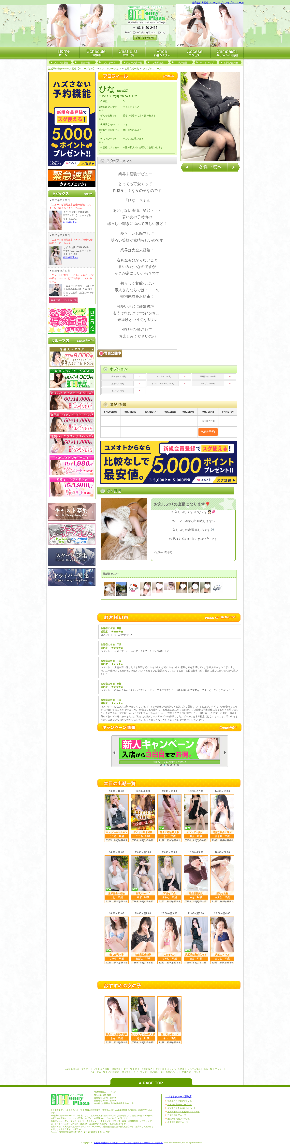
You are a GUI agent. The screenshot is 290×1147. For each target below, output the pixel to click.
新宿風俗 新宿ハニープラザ (179, 1104)
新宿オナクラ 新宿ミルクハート (181, 1108)
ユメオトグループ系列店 (179, 1096)
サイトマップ (207, 62)
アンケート (110, 62)
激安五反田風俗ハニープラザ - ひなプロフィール (218, 2)
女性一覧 (128, 1069)
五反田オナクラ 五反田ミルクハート (183, 1112)
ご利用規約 (158, 62)
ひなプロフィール (152, 68)
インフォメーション (110, 68)
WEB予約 (186, 1072)
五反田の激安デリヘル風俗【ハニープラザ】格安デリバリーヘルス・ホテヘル (128, 1142)
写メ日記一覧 (156, 1072)
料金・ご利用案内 (144, 1069)
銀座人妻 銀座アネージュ (178, 1122)
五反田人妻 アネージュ (177, 1115)
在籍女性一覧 (132, 68)
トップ (94, 1069)
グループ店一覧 (134, 62)
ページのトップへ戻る (152, 1081)
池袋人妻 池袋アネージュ (178, 1119)
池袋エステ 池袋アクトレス (179, 1101)
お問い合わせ (231, 62)
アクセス (160, 1069)
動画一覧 (85, 62)
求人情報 (182, 62)
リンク (197, 1072)
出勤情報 (116, 1069)
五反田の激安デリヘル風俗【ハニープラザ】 (71, 68)
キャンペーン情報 (176, 1069)
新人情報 (104, 1069)
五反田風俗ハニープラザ (76, 1069)
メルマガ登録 (61, 62)
